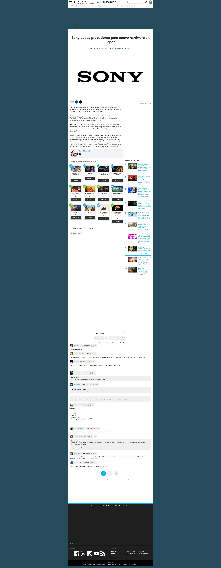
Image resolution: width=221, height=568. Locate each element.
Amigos (115, 333)
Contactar (113, 553)
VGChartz (113, 558)
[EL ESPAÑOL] (150, 2)
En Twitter (122, 333)
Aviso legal (141, 551)
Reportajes (101, 6)
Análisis (84, 6)
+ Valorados (108, 333)
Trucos (114, 6)
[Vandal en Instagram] (90, 553)
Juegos (94, 6)
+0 (95, 345)
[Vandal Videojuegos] (110, 2)
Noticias (78, 6)
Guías (89, 6)
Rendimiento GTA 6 (82, 3)
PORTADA (72, 6)
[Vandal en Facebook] (77, 553)
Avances (107, 6)
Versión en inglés (110, 562)
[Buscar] (145, 2)
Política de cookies (143, 553)
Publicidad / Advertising (130, 551)
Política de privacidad (130, 553)
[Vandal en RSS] (103, 553)
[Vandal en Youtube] (96, 553)
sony (79, 233)
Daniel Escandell (138, 101)
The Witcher (91, 3)
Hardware (129, 6)
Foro (118, 6)
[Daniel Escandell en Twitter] (80, 154)
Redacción (113, 551)
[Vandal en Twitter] (83, 553)
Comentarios (100, 333)
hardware (73, 233)
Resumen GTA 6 (82, 1)
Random (123, 6)
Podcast (144, 6)
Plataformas (137, 6)
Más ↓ (98, 2)
